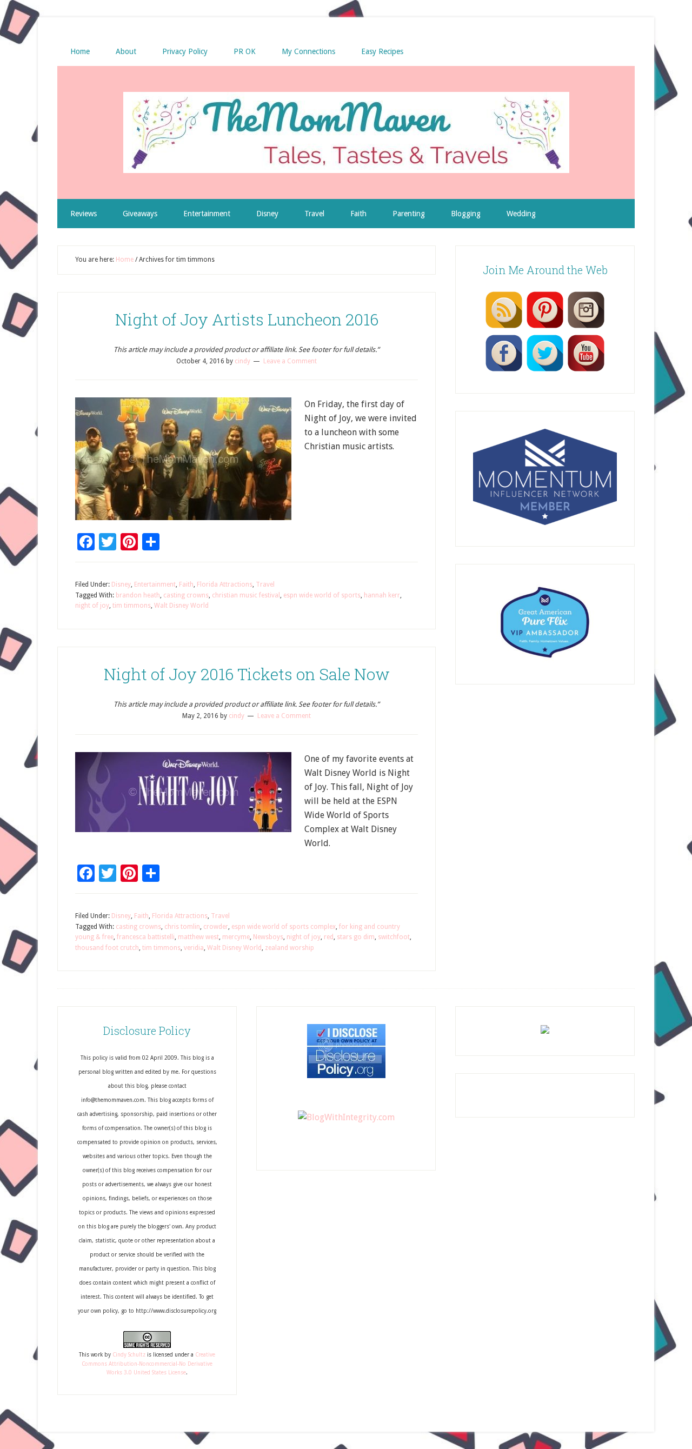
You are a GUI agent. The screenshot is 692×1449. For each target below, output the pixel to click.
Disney (121, 584)
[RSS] (503, 328)
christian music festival (246, 595)
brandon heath (138, 595)
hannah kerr (382, 595)
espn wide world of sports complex (283, 926)
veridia (194, 948)
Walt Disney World (181, 605)
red (329, 937)
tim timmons (131, 605)
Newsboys (268, 937)
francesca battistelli (146, 937)
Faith (186, 584)
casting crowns (186, 595)
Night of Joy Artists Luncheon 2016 (246, 319)
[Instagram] (586, 328)
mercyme (236, 937)
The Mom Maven (346, 132)
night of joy (92, 605)
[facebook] (503, 371)
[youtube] (586, 371)
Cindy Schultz (128, 1355)
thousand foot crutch (107, 948)
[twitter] (544, 371)
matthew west (198, 937)
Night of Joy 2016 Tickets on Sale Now (247, 673)
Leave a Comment (290, 361)
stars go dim (356, 937)
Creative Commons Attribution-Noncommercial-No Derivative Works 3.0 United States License (148, 1363)
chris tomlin (182, 926)
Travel (265, 584)
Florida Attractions (224, 584)
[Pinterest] (544, 328)
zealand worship (289, 948)
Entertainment (155, 584)
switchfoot (394, 937)
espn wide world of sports (322, 595)
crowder (215, 926)
